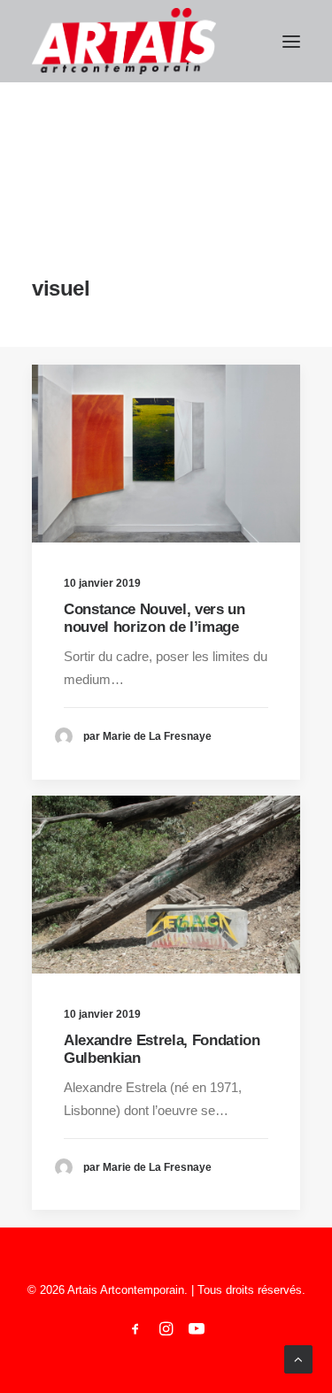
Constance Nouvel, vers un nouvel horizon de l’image (154, 618)
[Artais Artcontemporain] (124, 41)
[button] (291, 41)
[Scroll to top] (298, 1358)
